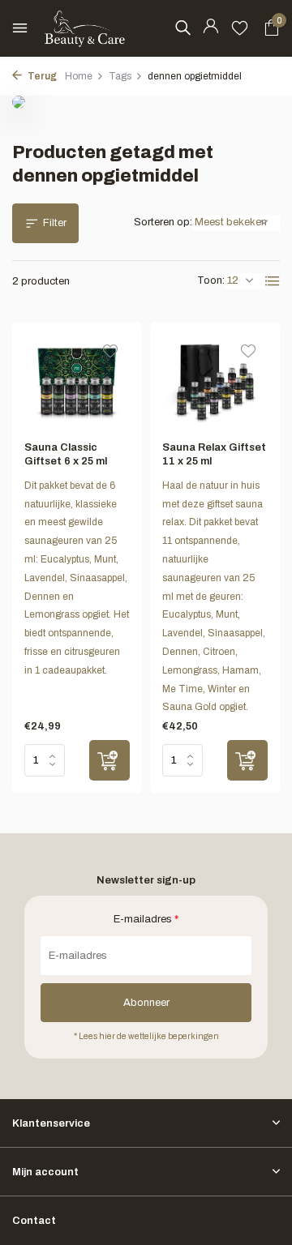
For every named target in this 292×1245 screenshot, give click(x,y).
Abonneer (146, 1002)
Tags (120, 76)
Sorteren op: (163, 222)
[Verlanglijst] (239, 28)
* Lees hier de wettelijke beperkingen (146, 1036)
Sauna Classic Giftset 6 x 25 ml (65, 454)
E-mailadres (146, 919)
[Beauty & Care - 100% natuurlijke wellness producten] (85, 28)
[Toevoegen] (109, 760)
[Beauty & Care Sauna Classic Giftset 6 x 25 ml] (77, 382)
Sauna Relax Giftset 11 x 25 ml (214, 454)
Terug (41, 76)
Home (78, 76)
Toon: (211, 280)
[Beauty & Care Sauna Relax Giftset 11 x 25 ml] (215, 382)
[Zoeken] (182, 27)
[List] (272, 281)
